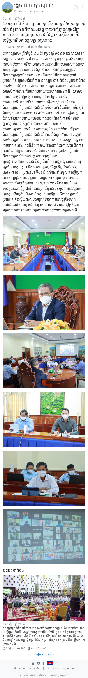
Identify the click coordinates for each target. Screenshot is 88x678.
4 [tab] (41, 654)
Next (80, 613)
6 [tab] (45, 654)
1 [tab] (34, 654)
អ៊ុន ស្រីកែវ (43, 648)
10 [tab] (54, 654)
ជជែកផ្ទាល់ (19, 668)
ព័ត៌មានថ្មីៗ (8, 19)
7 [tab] (48, 654)
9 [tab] (52, 654)
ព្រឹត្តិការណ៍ (20, 19)
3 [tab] (38, 654)
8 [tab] (50, 654)
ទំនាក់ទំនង (33, 668)
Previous (8, 613)
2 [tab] (36, 654)
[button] (82, 7)
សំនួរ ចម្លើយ (68, 668)
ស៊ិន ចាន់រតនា (44, 47)
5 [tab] (43, 654)
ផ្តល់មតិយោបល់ (50, 668)
